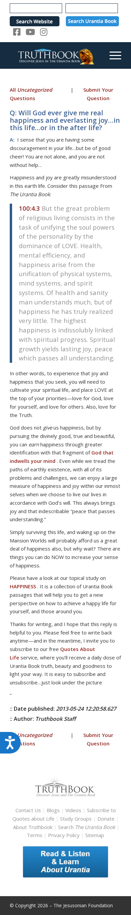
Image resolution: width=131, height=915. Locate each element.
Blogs (53, 810)
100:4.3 (29, 208)
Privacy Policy (64, 835)
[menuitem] (112, 55)
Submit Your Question (98, 93)
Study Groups (76, 818)
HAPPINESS (23, 586)
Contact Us (28, 810)
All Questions (31, 93)
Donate (106, 818)
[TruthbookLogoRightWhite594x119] (54, 55)
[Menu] (112, 55)
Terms (34, 835)
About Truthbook (32, 827)
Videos (73, 810)
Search (87, 827)
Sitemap (94, 835)
